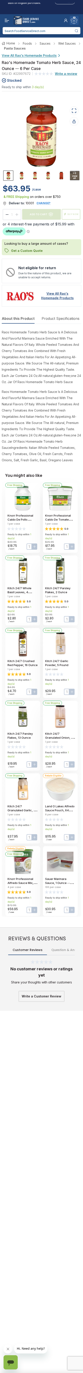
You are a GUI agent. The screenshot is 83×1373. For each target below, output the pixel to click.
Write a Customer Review (41, 996)
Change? (44, 203)
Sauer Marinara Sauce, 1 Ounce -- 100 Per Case (57, 883)
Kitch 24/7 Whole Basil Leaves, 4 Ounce (19, 592)
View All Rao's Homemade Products (29, 55)
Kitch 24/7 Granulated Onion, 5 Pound (59, 737)
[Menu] (5, 20)
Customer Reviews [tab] (27, 950)
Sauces (45, 43)
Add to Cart (38, 214)
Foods (27, 43)
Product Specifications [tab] (60, 318)
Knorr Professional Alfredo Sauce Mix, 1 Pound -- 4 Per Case (22, 883)
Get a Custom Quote (27, 251)
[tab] (8, 176)
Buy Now (73, 214)
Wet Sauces (67, 43)
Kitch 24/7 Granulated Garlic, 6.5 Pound (23, 810)
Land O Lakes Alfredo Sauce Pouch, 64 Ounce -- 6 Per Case (60, 810)
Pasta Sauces (15, 48)
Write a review (66, 74)
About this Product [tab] (18, 318)
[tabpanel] (41, 396)
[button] (66, 20)
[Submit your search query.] (76, 31)
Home (10, 43)
